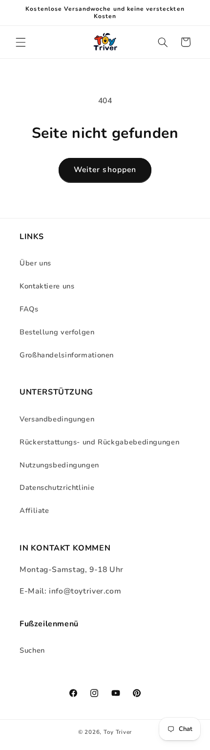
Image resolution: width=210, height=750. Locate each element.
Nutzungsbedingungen (59, 465)
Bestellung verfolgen (57, 332)
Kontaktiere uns (47, 286)
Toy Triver (118, 732)
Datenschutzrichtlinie (57, 487)
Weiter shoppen (105, 169)
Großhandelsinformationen (67, 355)
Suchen (32, 650)
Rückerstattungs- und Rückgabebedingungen (99, 442)
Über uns (35, 263)
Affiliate (34, 510)
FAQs (29, 309)
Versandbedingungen (57, 419)
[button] (20, 42)
